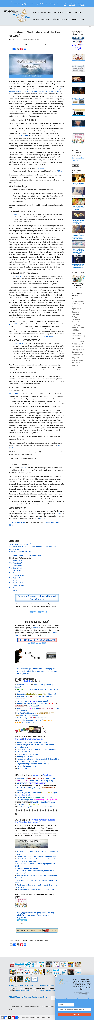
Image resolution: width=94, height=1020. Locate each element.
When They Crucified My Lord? (36, 802)
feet (58, 91)
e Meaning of (24, 701)
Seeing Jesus (14, 549)
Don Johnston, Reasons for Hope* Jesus (25, 39)
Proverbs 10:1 (40, 168)
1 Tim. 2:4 (59, 514)
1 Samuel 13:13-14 (15, 394)
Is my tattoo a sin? (78, 196)
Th (18, 701)
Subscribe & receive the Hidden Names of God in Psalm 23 (37, 597)
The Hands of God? (16, 583)
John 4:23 (22, 468)
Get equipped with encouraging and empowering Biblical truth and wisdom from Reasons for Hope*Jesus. (35, 915)
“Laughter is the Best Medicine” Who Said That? (78, 344)
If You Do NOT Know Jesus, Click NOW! (37, 640)
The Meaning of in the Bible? (31, 718)
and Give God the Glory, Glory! (35, 781)
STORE (82, 19)
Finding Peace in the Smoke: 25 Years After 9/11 (78, 352)
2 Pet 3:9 (42, 518)
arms (39, 91)
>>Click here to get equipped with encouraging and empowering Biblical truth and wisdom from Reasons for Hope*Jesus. (37, 671)
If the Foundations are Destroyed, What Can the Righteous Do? (78, 304)
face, (62, 89)
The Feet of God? (15, 588)
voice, (24, 91)
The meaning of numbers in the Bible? (78, 222)
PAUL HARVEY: (28, 804)
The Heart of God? (16, 590)
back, (36, 91)
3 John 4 (61, 171)
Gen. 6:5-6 (16, 214)
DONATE (74, 19)
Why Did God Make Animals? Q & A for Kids (78, 335)
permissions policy (23, 990)
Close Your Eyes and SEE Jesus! (20, 552)
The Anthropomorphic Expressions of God (25, 555)
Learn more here (43, 609)
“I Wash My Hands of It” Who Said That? (78, 327)
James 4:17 (13, 324)
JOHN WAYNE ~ (31, 783)
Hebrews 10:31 (49, 336)
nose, (19, 91)
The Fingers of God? (16, 585)
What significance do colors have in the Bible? (79, 207)
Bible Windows (58, 12)
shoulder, (29, 91)
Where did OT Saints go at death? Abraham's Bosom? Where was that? (78, 236)
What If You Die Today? (60, 19)
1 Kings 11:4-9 (17, 276)
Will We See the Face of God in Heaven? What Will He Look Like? (32, 547)
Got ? (69, 12)
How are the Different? (36, 694)
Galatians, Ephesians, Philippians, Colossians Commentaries (77, 317)
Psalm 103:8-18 (18, 343)
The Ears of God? (15, 568)
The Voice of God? (15, 573)
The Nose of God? (15, 570)
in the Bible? (39, 701)
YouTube (36, 19)
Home (11, 1007)
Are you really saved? (17, 522)
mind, (57, 89)
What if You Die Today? (40, 1007)
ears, (15, 91)
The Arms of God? (15, 580)
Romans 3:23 (35, 628)
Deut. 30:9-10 (23, 136)
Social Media (45, 19)
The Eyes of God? (15, 565)
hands (44, 91)
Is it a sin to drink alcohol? (78, 184)
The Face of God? (15, 563)
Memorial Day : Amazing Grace (37, 778)
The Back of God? (15, 578)
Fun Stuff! (78, 12)
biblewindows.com (33, 739)
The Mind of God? (15, 560)
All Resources (45, 12)
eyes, (11, 91)
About (35, 12)
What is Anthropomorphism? (20, 544)
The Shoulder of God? (17, 575)
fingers (50, 91)
